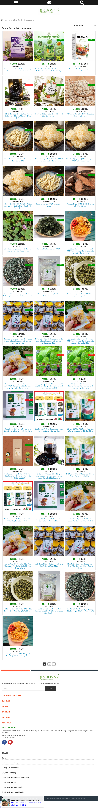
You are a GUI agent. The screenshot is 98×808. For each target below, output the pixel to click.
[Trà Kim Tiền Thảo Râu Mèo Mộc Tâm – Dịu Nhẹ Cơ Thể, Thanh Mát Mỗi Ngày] (49, 52)
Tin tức (4, 758)
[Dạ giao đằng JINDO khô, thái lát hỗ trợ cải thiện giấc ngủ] (80, 187)
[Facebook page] (4, 742)
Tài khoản (6, 717)
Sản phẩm (6, 712)
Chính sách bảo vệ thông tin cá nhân (15, 777)
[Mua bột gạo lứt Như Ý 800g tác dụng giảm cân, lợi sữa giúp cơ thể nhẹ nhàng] (18, 412)
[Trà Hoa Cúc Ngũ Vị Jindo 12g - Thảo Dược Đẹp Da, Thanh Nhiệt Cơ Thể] (80, 502)
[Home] (49, 11)
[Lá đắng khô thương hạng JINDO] (49, 232)
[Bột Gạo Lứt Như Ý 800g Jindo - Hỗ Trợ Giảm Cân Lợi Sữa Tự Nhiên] (80, 457)
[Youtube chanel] (10, 742)
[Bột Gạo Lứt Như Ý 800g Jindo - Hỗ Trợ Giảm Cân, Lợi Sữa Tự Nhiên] (18, 502)
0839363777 (11, 737)
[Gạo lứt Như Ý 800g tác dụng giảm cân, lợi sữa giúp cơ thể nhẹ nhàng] (49, 412)
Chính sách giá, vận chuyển (12, 787)
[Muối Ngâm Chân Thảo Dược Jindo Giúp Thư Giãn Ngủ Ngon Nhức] (49, 547)
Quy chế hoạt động (9, 773)
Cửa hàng (6, 701)
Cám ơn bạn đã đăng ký (11, 695)
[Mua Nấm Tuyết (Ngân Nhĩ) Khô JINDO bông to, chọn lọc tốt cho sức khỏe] (49, 142)
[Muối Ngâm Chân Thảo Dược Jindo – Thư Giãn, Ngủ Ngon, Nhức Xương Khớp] (80, 547)
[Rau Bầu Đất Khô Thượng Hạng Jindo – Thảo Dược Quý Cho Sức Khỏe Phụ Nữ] (80, 592)
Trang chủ (6, 20)
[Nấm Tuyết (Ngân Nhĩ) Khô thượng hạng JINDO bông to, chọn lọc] (80, 142)
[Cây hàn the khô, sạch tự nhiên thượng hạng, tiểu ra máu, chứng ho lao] (18, 232)
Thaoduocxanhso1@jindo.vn (15, 735)
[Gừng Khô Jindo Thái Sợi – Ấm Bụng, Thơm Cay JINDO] (18, 142)
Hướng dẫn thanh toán (10, 768)
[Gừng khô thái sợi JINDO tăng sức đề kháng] (49, 187)
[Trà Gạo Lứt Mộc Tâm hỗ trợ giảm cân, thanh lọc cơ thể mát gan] (80, 52)
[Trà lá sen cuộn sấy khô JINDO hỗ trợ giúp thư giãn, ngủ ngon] (80, 277)
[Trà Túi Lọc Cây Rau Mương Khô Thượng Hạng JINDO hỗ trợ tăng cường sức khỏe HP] (49, 592)
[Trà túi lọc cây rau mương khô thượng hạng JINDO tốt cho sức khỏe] (49, 277)
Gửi (50, 688)
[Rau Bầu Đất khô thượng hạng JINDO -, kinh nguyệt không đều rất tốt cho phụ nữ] (18, 277)
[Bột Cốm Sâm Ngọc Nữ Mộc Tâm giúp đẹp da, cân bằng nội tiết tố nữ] (18, 52)
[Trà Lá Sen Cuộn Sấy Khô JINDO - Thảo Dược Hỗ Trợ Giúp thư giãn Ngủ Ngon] (18, 592)
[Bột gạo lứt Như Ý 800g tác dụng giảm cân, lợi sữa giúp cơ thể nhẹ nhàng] (80, 412)
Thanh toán (6, 723)
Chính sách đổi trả (9, 782)
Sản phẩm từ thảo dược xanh (23, 20)
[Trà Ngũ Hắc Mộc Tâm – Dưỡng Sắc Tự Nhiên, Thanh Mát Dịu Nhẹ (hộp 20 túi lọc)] (18, 97)
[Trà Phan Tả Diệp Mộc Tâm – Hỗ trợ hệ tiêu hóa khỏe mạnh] (49, 97)
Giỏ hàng (5, 706)
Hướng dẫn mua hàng (10, 763)
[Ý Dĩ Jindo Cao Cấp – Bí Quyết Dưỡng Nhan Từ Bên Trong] (80, 97)
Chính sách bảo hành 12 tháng (13, 792)
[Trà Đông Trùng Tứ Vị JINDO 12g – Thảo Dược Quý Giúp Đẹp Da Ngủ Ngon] (18, 637)
